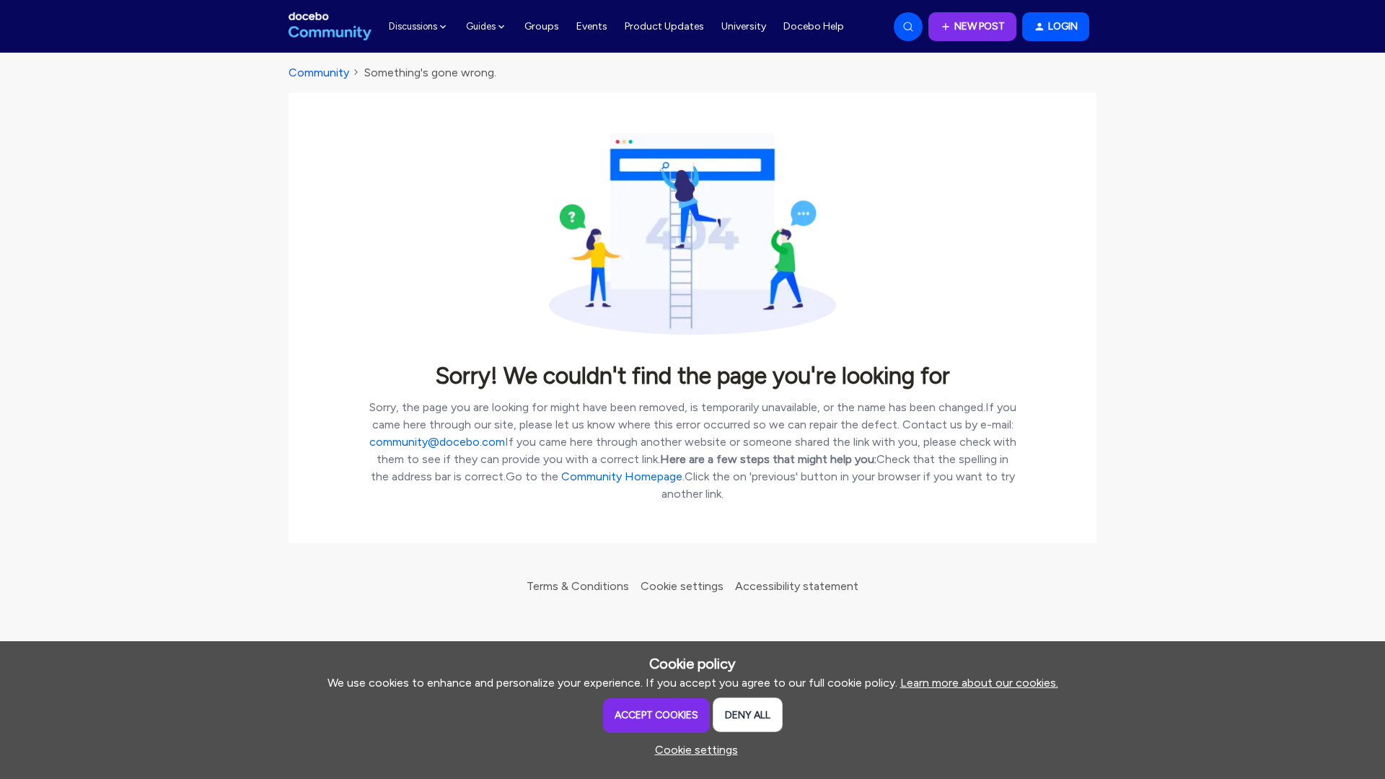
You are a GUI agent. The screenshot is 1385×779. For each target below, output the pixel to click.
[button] (972, 26)
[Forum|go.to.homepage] (330, 26)
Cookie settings (682, 586)
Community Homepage (621, 476)
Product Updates (664, 26)
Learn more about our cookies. (979, 683)
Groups (541, 26)
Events (591, 26)
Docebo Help (813, 26)
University (743, 26)
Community (319, 72)
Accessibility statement (796, 586)
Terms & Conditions (578, 586)
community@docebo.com (437, 442)
